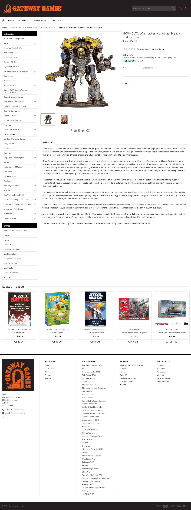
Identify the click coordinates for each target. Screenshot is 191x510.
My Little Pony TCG (12, 67)
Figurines (7, 125)
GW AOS (7, 244)
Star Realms (8, 76)
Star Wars (8, 190)
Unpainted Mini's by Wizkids (15, 209)
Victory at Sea (9, 214)
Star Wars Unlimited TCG (14, 195)
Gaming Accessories (12, 249)
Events (11, 20)
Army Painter (9, 85)
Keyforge (7, 153)
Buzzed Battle (19, 332)
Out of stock (172, 342)
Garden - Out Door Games (14, 139)
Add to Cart (19, 342)
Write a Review (158, 49)
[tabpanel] (20, 317)
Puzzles (7, 181)
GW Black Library (10, 254)
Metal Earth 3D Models (13, 167)
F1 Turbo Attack (10, 57)
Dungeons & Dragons (12, 120)
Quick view (20, 316)
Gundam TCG (9, 62)
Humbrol (7, 148)
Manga (6, 162)
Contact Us (55, 20)
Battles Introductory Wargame (134, 332)
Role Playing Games (12, 185)
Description (48, 142)
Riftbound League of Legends (16, 71)
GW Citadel (8, 268)
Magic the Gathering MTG (14, 157)
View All (8, 277)
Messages (161, 368)
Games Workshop (11, 134)
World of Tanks (10, 81)
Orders (160, 365)
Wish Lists (161, 375)
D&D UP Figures (10, 263)
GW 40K (7, 235)
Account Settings (164, 381)
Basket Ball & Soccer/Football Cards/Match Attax (15, 91)
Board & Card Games (12, 111)
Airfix (6, 43)
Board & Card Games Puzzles (15, 230)
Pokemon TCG (10, 176)
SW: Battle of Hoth (96, 332)
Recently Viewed (164, 378)
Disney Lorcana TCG (12, 115)
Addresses (161, 372)
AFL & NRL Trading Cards (14, 38)
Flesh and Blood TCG (12, 129)
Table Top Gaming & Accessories (17, 199)
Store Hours (23, 20)
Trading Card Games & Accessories (18, 204)
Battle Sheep (57, 332)
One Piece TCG (10, 171)
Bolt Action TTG (10, 53)
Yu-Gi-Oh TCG (10, 218)
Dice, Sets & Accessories (14, 101)
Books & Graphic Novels (13, 97)
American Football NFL (13, 48)
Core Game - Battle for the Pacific (172, 332)
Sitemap (48, 378)
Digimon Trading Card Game (15, 106)
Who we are (38, 20)
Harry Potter (9, 143)
